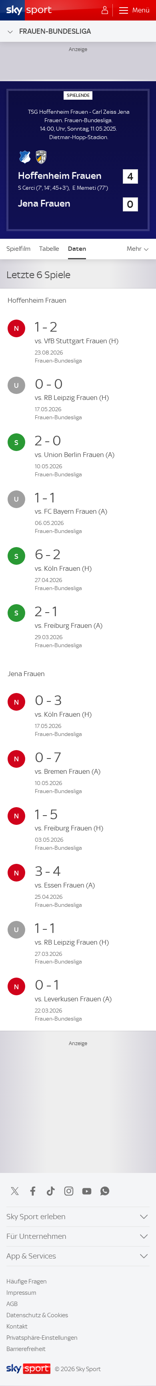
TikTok (50, 1191)
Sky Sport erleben (36, 1216)
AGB (12, 1304)
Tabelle (49, 248)
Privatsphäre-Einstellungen (42, 1337)
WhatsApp (104, 1191)
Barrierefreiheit (26, 1349)
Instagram (68, 1191)
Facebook (32, 1191)
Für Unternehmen (36, 1236)
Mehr (134, 248)
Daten (77, 248)
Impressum (21, 1292)
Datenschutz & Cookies (37, 1315)
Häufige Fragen (26, 1281)
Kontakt (17, 1326)
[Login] (104, 10)
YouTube (86, 1191)
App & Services (31, 1256)
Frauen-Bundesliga (55, 31)
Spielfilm (18, 248)
